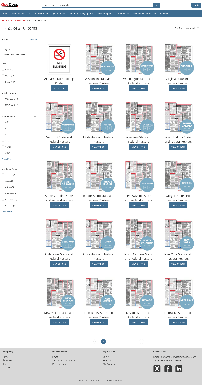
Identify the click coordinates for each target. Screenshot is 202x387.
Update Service (58, 13)
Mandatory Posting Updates (80, 13)
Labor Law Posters (19, 13)
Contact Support (161, 13)
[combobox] (96, 5)
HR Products (39, 13)
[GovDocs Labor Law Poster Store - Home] (10, 5)
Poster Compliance (105, 13)
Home (4, 13)
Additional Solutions (142, 13)
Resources (121, 13)
